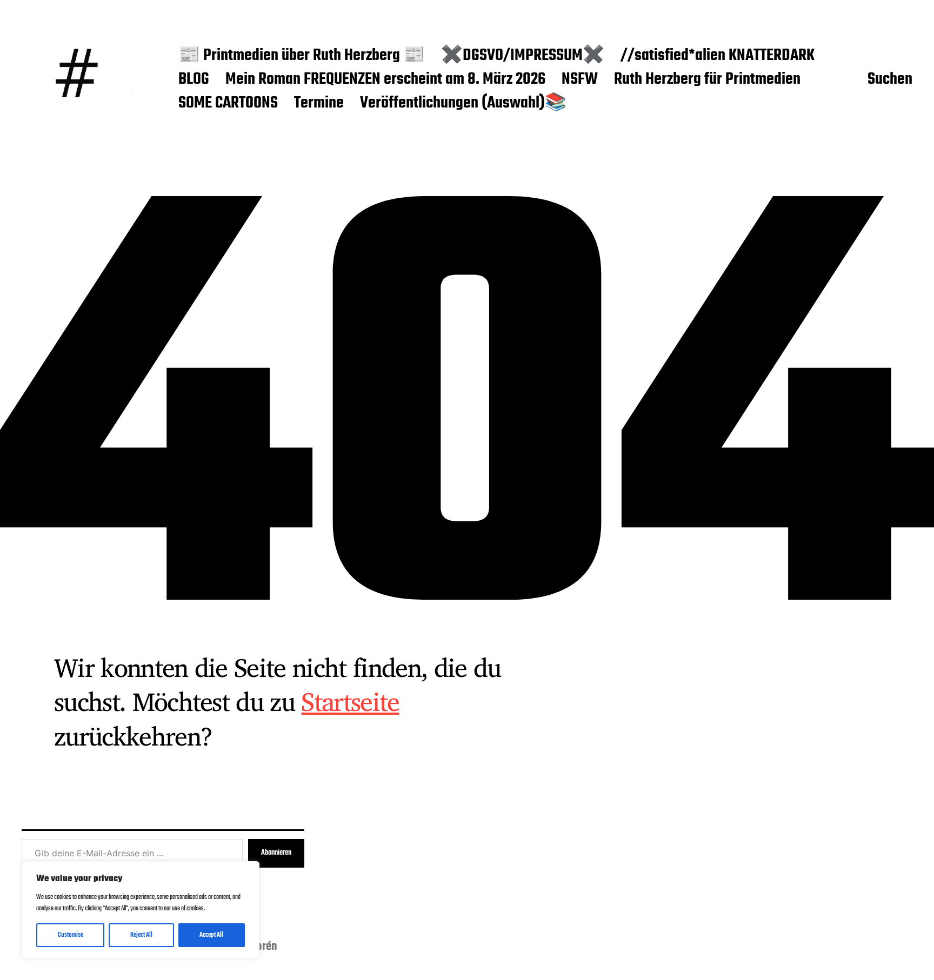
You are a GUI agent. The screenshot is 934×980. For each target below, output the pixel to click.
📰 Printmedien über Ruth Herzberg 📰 (301, 56)
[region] (140, 909)
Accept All (211, 935)
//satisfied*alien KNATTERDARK (718, 56)
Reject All (141, 935)
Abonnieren (276, 853)
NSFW (580, 80)
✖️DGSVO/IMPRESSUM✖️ (522, 56)
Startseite (350, 701)
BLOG (193, 80)
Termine (319, 104)
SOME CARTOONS (228, 104)
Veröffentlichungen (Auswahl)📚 (463, 104)
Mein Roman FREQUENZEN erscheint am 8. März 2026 (385, 80)
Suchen (890, 80)
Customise (70, 935)
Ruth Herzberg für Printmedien (707, 80)
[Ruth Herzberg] (78, 80)
